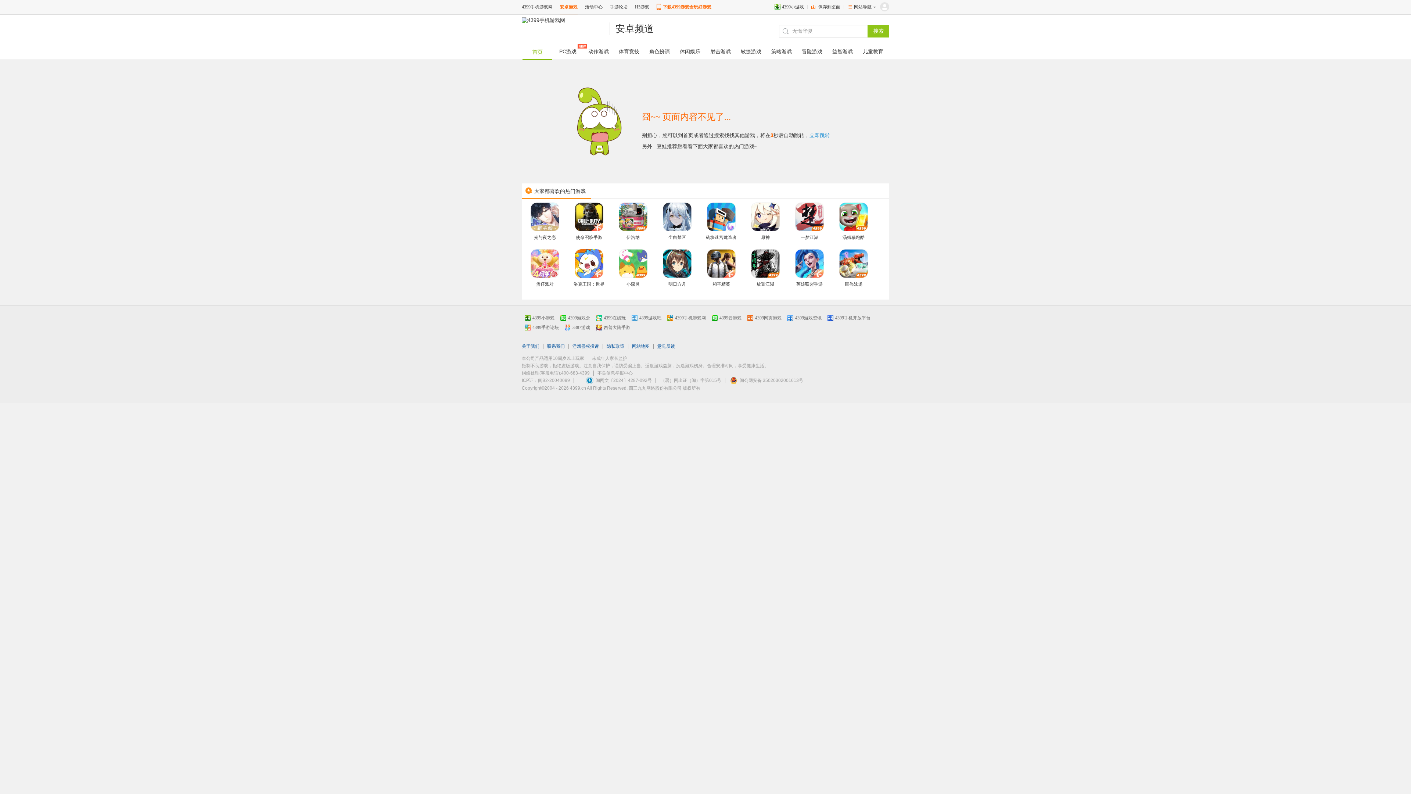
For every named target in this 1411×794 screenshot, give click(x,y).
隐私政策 (615, 346)
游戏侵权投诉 (585, 346)
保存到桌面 (829, 7)
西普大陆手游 (617, 327)
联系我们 (556, 346)
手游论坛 (619, 7)
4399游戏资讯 (808, 318)
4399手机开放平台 (852, 318)
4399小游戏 (793, 7)
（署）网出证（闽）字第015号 (691, 380)
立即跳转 (819, 135)
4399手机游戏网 (537, 7)
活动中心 (594, 7)
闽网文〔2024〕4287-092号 (624, 380)
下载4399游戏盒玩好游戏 (687, 7)
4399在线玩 (615, 318)
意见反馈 (666, 346)
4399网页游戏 (768, 318)
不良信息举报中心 (615, 373)
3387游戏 (581, 327)
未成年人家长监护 (609, 358)
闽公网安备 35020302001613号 (771, 380)
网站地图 (641, 346)
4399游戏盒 (579, 318)
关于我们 (530, 346)
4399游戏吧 (650, 318)
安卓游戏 (569, 7)
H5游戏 (642, 7)
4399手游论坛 (545, 327)
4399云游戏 (730, 318)
